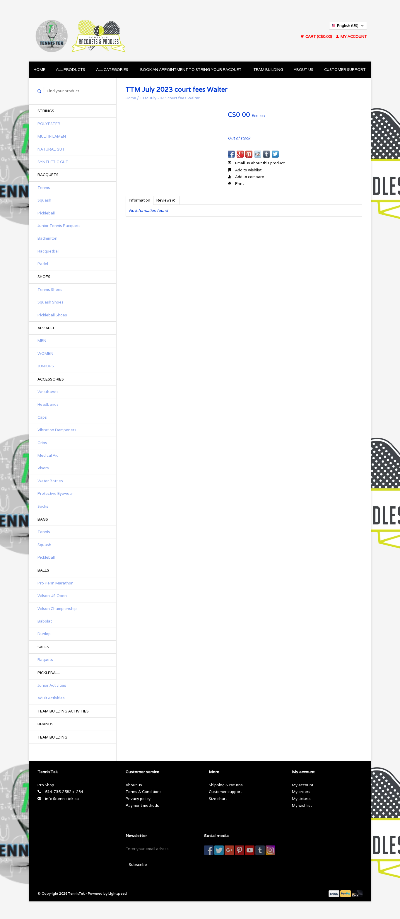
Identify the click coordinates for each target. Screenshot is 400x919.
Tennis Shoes (49, 289)
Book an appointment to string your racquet (191, 69)
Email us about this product (259, 163)
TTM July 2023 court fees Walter (170, 98)
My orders (301, 791)
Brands (45, 724)
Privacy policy (138, 798)
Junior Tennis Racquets (59, 225)
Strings (45, 110)
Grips (42, 442)
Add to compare (249, 176)
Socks (42, 506)
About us (303, 69)
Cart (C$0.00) (319, 36)
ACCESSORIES (50, 379)
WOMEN (45, 353)
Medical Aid (48, 455)
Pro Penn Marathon (55, 583)
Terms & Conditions (144, 791)
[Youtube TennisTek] (249, 850)
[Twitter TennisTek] (219, 850)
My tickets (301, 798)
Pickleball (46, 213)
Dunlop (44, 633)
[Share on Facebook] (231, 154)
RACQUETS (48, 174)
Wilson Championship (57, 608)
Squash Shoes (50, 302)
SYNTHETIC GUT (52, 161)
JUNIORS (45, 366)
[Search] (39, 91)
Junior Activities (51, 685)
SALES (43, 647)
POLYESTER (48, 123)
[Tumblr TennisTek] (260, 850)
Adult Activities (51, 697)
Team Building (268, 69)
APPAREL (46, 327)
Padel (42, 263)
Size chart (218, 798)
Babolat (44, 621)
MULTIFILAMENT (53, 136)
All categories (112, 69)
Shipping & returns (226, 784)
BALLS (43, 570)
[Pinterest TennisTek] (239, 850)
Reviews (166, 200)
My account (353, 36)
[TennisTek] (131, 31)
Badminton (47, 238)
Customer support (345, 69)
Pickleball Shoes (52, 315)
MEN (41, 340)
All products (70, 69)
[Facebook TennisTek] (208, 850)
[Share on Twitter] (275, 154)
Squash (44, 200)
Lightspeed (117, 893)
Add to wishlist (247, 170)
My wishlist (302, 805)
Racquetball (48, 251)
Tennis (43, 187)
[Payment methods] (334, 893)
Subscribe (138, 864)
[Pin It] (248, 154)
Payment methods (142, 805)
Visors (43, 468)
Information (139, 200)
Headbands (48, 404)
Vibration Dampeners (56, 429)
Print (239, 183)
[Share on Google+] (240, 154)
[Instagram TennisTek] (270, 850)
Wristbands (48, 391)
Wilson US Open (52, 595)
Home (39, 69)
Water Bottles (50, 480)
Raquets (45, 659)
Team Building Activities (63, 711)
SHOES (43, 276)
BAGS (42, 519)
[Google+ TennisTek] (229, 850)
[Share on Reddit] (257, 154)
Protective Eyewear (55, 493)
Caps (42, 417)
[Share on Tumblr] (266, 154)
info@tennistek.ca (62, 798)
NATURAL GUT (51, 149)
